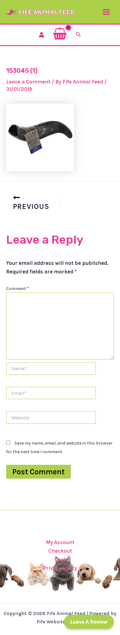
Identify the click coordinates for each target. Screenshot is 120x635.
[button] (78, 35)
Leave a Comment (28, 82)
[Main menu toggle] (106, 12)
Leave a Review (89, 621)
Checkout (60, 551)
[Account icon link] (41, 34)
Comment (17, 288)
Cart (60, 559)
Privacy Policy (60, 568)
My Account (60, 542)
